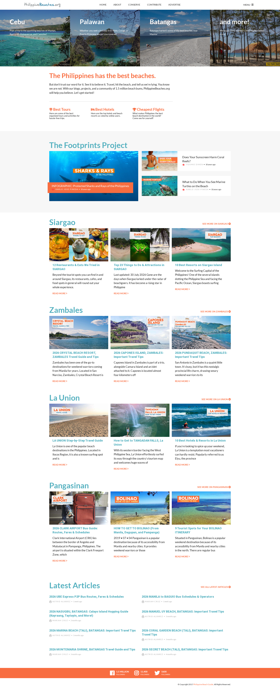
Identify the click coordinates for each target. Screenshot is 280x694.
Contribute (154, 4)
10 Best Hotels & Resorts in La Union (200, 440)
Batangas (175, 38)
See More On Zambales (214, 311)
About (117, 4)
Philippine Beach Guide (203, 684)
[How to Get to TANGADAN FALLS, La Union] (140, 420)
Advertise (174, 4)
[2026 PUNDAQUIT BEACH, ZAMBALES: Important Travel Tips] (201, 332)
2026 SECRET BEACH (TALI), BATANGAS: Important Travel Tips (185, 649)
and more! (245, 38)
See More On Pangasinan (212, 487)
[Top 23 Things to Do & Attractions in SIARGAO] (140, 244)
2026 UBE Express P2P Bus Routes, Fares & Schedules (86, 596)
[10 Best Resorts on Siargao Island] (201, 244)
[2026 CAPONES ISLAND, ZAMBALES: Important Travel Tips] (140, 332)
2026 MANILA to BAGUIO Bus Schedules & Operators (178, 596)
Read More (59, 293)
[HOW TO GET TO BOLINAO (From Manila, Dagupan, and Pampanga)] (140, 508)
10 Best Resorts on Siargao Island (198, 265)
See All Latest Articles (214, 587)
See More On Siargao (215, 223)
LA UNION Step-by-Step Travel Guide (77, 440)
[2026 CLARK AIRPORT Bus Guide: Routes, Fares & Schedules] (78, 508)
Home (102, 4)
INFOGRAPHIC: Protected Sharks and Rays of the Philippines (90, 186)
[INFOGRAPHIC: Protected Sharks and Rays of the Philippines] (93, 176)
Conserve (134, 4)
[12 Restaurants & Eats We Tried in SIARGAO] (78, 244)
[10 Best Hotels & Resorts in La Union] (201, 420)
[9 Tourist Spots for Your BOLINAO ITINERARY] (201, 508)
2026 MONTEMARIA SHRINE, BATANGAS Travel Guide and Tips (92, 649)
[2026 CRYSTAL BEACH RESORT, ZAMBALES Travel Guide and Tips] (78, 332)
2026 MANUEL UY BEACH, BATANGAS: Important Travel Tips (183, 611)
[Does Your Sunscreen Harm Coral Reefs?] (159, 161)
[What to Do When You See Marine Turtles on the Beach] (159, 186)
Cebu (35, 38)
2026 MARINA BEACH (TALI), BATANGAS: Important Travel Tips (92, 630)
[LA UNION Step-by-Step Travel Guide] (78, 420)
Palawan (105, 38)
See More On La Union (215, 399)
